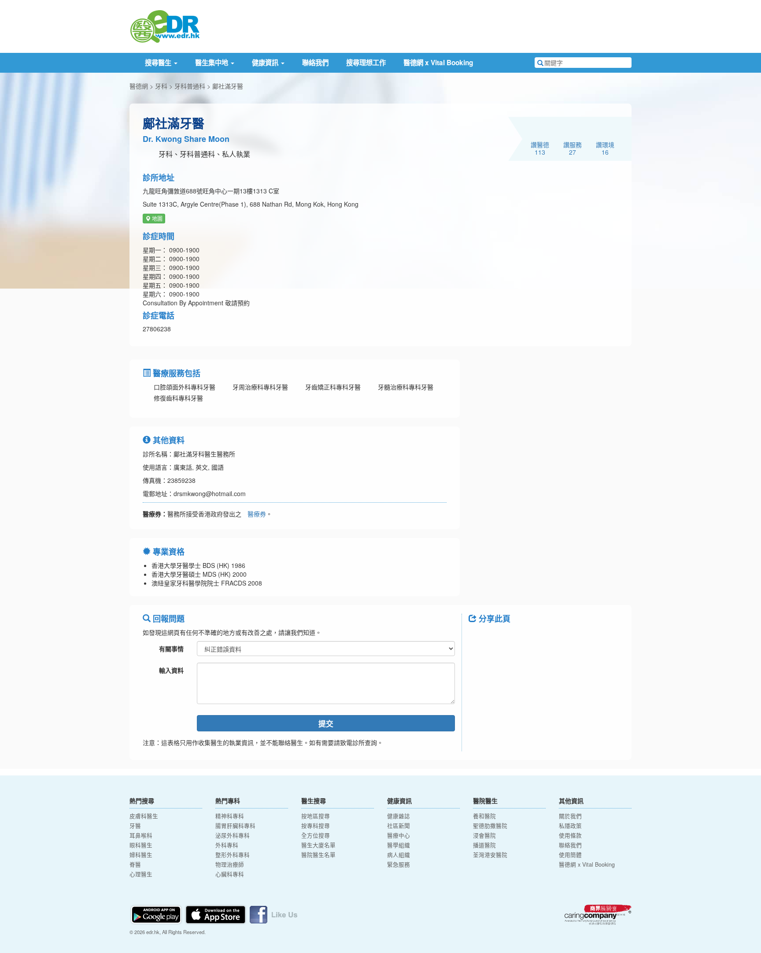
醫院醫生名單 (318, 855)
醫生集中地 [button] (212, 62)
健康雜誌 (398, 816)
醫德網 (138, 86)
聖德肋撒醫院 (490, 826)
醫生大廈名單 (318, 845)
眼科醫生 (140, 845)
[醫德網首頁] (164, 25)
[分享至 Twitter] (502, 638)
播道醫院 (484, 845)
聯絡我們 (315, 62)
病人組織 (398, 855)
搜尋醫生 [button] (159, 62)
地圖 (157, 218)
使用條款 (570, 835)
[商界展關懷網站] (598, 915)
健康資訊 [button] (266, 62)
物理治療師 (229, 864)
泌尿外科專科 (232, 835)
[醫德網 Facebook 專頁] (273, 913)
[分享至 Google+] (525, 638)
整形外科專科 (232, 855)
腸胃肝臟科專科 (235, 826)
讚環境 (605, 148)
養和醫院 (484, 816)
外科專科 (226, 845)
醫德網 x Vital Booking (438, 62)
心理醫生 (140, 874)
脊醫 (135, 864)
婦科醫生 (140, 855)
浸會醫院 (484, 835)
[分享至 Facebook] (479, 638)
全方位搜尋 (315, 835)
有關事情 (171, 648)
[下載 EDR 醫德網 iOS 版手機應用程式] (216, 913)
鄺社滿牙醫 (227, 86)
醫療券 (257, 513)
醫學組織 (398, 845)
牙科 (161, 86)
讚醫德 (540, 148)
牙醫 (135, 826)
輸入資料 (171, 670)
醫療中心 (398, 835)
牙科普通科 (189, 86)
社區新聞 (398, 826)
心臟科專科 (229, 874)
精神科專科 (229, 816)
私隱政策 (570, 826)
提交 (325, 723)
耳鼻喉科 (140, 835)
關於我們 (570, 816)
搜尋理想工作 (366, 62)
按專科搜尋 (315, 826)
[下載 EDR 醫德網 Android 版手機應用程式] (156, 913)
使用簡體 (570, 855)
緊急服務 (398, 864)
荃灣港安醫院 (490, 855)
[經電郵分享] (547, 638)
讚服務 (572, 148)
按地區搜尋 (315, 816)
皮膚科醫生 (143, 816)
